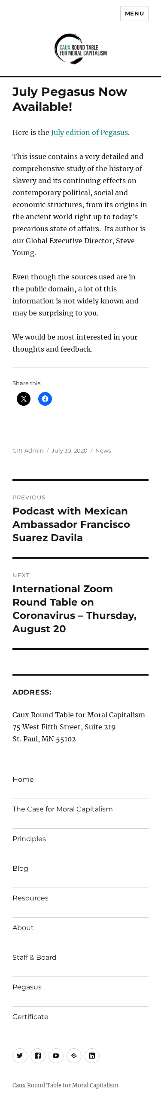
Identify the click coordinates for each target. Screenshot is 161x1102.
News (103, 450)
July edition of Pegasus (89, 132)
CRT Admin (28, 450)
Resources (30, 898)
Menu (134, 13)
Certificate (30, 1017)
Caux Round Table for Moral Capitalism (65, 1085)
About (23, 928)
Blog (20, 868)
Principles (29, 839)
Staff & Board (34, 957)
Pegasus (27, 987)
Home (23, 779)
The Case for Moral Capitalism (62, 809)
